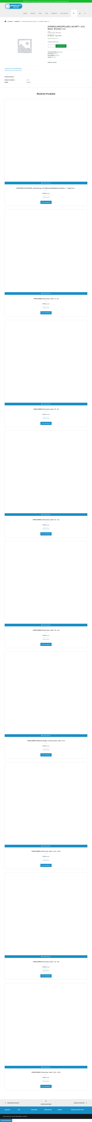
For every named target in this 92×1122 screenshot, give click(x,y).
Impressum (7, 1109)
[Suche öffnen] (84, 13)
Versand (56, 38)
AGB (19, 1109)
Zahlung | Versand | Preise (77, 1109)
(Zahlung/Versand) (46, 197)
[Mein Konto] (79, 13)
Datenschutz (34, 1109)
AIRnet (25, 13)
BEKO (40, 13)
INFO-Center (64, 13)
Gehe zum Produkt (46, 202)
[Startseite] (14, 6)
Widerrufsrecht (48, 1109)
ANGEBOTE (54, 13)
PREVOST (33, 13)
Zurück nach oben (46, 1104)
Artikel (10, 21)
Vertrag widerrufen (6, 1120)
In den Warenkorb (61, 46)
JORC (46, 13)
